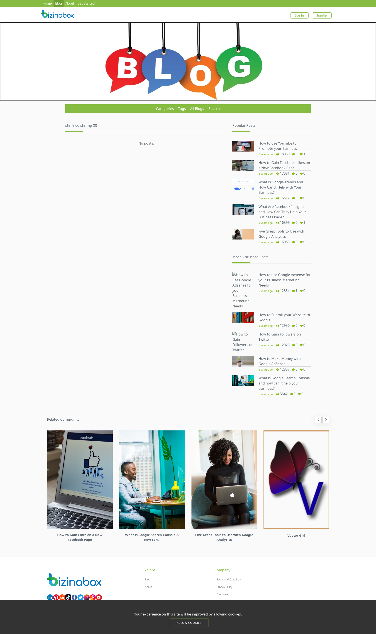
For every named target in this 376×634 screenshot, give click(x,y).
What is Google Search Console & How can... (152, 537)
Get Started (86, 3)
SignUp (321, 15)
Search (214, 108)
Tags (182, 108)
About (69, 3)
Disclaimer (223, 594)
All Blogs (197, 108)
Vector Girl (296, 535)
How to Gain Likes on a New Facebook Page (79, 537)
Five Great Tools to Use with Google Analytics (224, 537)
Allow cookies (189, 623)
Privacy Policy (224, 586)
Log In (299, 15)
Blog (58, 3)
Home (47, 3)
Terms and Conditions (229, 579)
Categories (165, 108)
